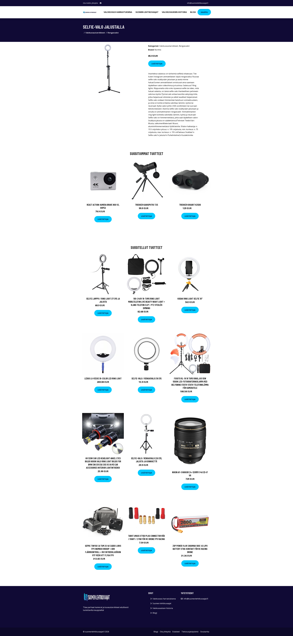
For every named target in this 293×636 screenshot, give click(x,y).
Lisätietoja (157, 63)
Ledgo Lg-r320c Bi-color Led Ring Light (103, 378)
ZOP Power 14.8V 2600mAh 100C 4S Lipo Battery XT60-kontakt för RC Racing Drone (190, 548)
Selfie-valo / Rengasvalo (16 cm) (146, 378)
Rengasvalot (113, 32)
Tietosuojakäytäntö (190, 631)
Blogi (193, 12)
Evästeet (176, 631)
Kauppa (204, 12)
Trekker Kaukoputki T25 (146, 204)
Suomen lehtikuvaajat (147, 12)
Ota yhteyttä (165, 631)
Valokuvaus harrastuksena (118, 12)
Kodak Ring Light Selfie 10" (190, 298)
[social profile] (100, 3)
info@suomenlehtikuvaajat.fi (197, 3)
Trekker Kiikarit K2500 (190, 204)
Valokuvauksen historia (174, 12)
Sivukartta (204, 631)
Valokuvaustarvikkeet (95, 32)
